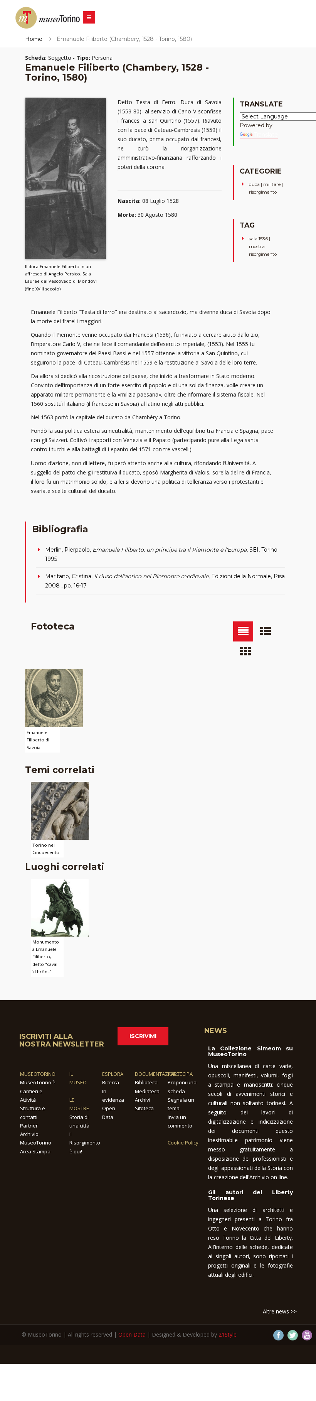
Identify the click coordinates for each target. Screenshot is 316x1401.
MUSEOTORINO (37, 1073)
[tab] (243, 631)
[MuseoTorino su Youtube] (307, 1335)
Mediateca (147, 1091)
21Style (228, 1334)
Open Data (132, 1334)
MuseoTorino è (37, 1082)
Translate (266, 134)
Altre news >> (280, 1311)
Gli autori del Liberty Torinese (250, 1195)
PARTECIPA (180, 1073)
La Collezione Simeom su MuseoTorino (250, 1051)
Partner (29, 1125)
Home (33, 38)
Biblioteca (146, 1082)
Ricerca (110, 1082)
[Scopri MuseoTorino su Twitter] (292, 1335)
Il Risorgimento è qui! (84, 1143)
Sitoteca (144, 1108)
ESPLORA (112, 1073)
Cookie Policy (183, 1142)
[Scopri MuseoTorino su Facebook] (278, 1335)
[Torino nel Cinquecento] (60, 810)
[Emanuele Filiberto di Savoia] (54, 697)
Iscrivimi (142, 1036)
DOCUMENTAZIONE (157, 1073)
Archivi (142, 1099)
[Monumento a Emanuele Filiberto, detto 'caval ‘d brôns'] (60, 907)
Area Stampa (35, 1151)
